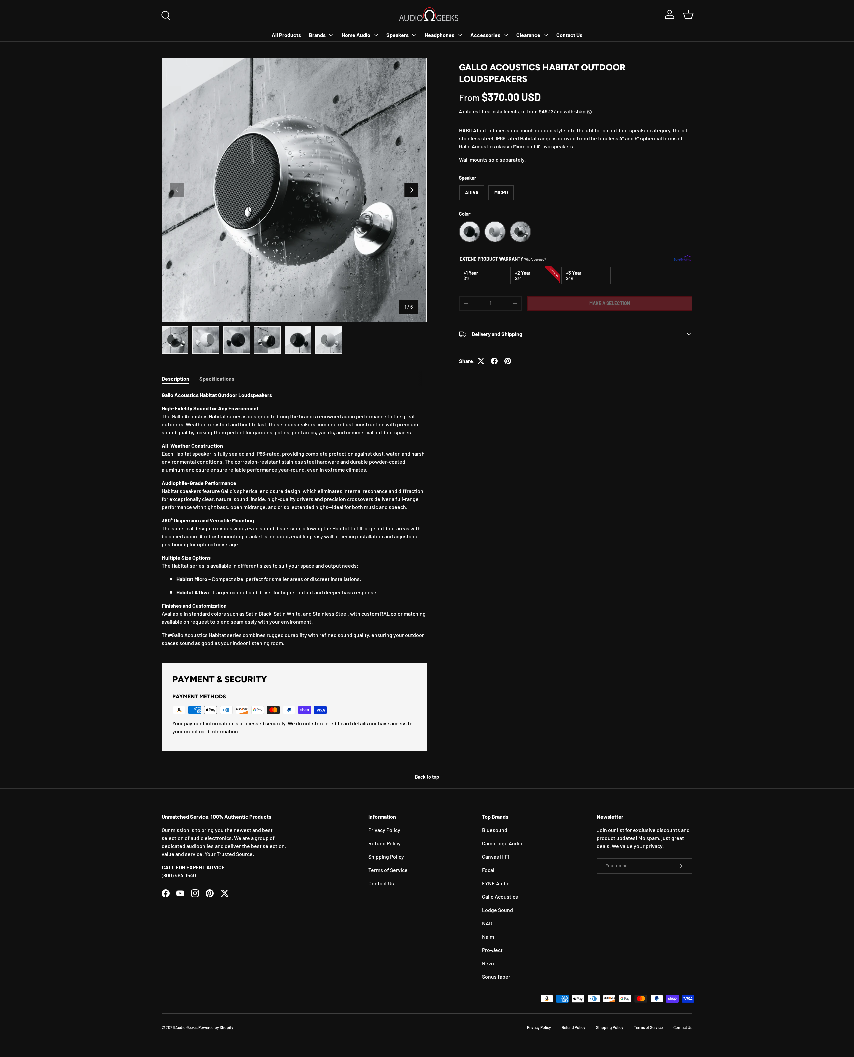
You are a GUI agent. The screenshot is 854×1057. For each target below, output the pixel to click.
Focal (488, 870)
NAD (487, 923)
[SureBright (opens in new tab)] (682, 259)
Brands (317, 35)
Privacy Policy (384, 830)
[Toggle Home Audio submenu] (376, 35)
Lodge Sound (497, 910)
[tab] (175, 378)
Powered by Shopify (215, 1027)
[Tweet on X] (481, 361)
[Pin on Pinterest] (507, 361)
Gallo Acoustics (500, 896)
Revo (488, 963)
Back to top (427, 777)
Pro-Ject (492, 950)
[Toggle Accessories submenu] (506, 35)
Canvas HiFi (495, 856)
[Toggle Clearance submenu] (546, 35)
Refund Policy (384, 843)
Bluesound (494, 830)
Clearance (528, 35)
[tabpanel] (294, 519)
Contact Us (569, 35)
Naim (488, 936)
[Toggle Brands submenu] (331, 35)
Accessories (485, 35)
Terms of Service (388, 870)
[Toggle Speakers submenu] (414, 35)
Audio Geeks (186, 1027)
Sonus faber (496, 976)
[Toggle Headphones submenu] (460, 35)
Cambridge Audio (502, 843)
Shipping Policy (386, 856)
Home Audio (356, 35)
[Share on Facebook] (494, 361)
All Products (286, 35)
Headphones (439, 35)
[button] (688, 14)
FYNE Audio (496, 883)
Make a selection (609, 303)
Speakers (397, 35)
